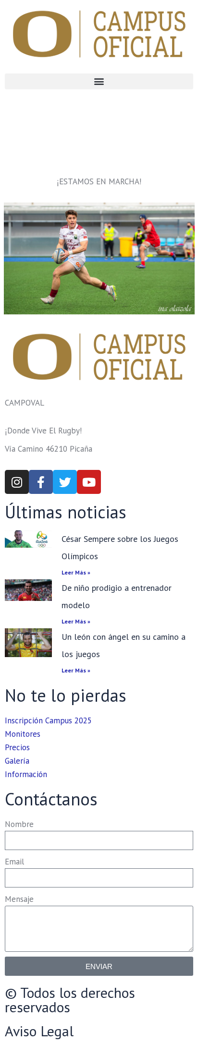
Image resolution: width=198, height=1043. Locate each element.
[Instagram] (17, 482)
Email (14, 861)
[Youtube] (89, 482)
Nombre (19, 824)
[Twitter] (65, 482)
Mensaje (19, 899)
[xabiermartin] (99, 258)
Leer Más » (76, 572)
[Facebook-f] (41, 482)
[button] (99, 81)
